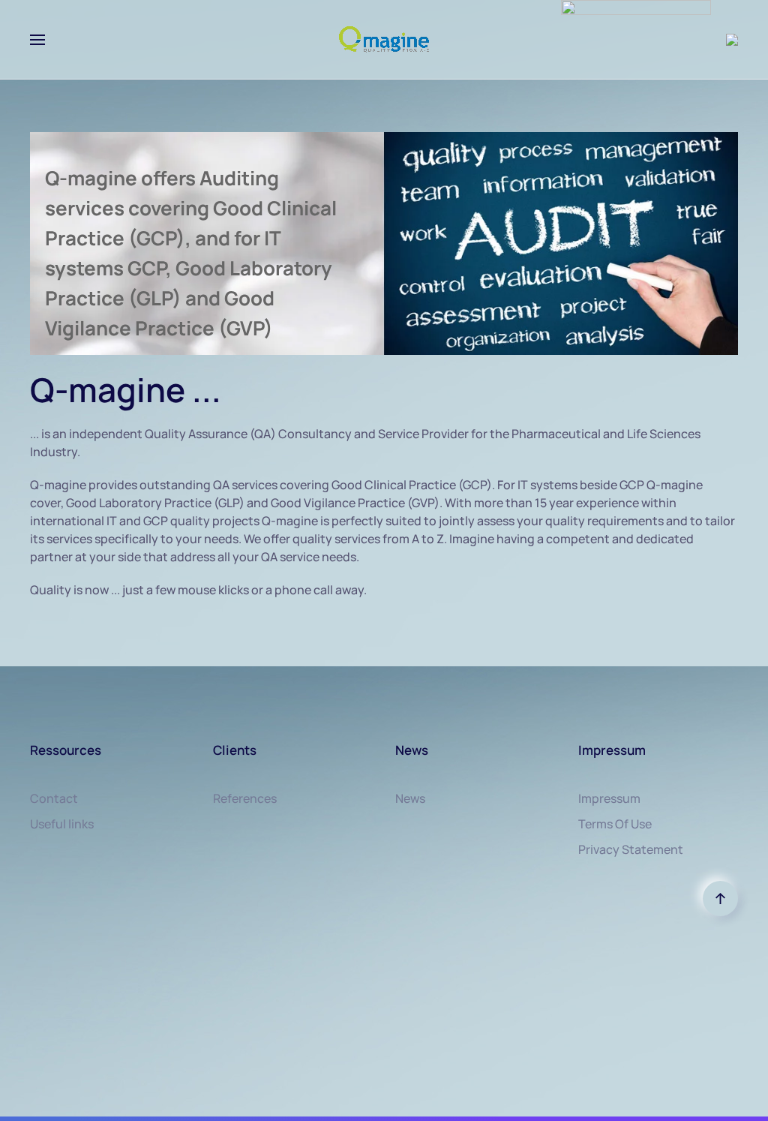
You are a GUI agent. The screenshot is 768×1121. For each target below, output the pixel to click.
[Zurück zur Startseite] (384, 40)
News (410, 798)
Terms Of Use (615, 824)
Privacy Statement (630, 849)
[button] (37, 40)
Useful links (62, 824)
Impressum (609, 798)
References (245, 798)
